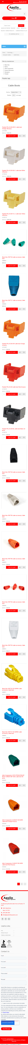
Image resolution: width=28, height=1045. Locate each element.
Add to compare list (20, 135)
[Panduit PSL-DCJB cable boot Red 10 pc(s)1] (14, 372)
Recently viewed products (7, 30)
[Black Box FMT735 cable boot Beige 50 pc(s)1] (14, 500)
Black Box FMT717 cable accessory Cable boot (13, 301)
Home (4, 52)
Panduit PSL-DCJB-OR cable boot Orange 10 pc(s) (13, 344)
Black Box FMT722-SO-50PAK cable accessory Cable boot (12, 689)
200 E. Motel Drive (7, 908)
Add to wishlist (24, 135)
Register (13, 28)
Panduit (6, 74)
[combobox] (11, 25)
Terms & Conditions (5, 935)
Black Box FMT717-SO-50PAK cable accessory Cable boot (12, 732)
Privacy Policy (4, 932)
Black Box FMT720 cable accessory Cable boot (13, 602)
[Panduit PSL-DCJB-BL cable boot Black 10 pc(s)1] (14, 414)
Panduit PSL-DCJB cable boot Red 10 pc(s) (14, 387)
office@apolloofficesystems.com (21, 2)
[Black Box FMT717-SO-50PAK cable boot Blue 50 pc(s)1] (14, 717)
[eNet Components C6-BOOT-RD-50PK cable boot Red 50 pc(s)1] (14, 848)
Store (13, 18)
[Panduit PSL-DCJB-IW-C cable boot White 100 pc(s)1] (14, 155)
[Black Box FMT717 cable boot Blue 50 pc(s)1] (14, 285)
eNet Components (9, 68)
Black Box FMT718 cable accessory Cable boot (13, 472)
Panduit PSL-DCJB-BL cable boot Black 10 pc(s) (13, 429)
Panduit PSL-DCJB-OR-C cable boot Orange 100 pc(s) (12, 127)
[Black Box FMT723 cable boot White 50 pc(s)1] (14, 630)
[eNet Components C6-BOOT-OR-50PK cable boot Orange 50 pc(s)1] (14, 805)
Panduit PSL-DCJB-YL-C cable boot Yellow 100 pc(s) (13, 214)
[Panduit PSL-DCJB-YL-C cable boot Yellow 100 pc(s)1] (14, 199)
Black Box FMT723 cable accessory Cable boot (13, 646)
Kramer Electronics (9, 70)
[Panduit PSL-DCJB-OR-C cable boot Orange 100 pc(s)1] (14, 112)
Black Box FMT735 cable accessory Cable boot (13, 516)
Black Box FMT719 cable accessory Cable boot (13, 257)
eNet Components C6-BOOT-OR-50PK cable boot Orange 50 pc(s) (12, 820)
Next (25, 884)
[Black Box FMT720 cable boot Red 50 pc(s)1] (14, 587)
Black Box (7, 65)
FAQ (2, 930)
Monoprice (7, 72)
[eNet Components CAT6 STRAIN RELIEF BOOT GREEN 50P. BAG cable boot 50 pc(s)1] (14, 760)
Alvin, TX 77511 (6, 910)
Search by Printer (5, 28)
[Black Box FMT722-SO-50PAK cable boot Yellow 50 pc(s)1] (14, 674)
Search (21, 25)
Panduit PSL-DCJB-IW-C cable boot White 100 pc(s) (13, 171)
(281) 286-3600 (24, 1)
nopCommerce (10, 1038)
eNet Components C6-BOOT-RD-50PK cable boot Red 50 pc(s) (12, 864)
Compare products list (21, 30)
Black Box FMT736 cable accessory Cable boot (13, 559)
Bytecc (6, 66)
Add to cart (12, 136)
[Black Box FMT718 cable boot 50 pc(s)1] (14, 457)
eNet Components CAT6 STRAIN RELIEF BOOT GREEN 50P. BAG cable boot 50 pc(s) (13, 777)
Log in (18, 28)
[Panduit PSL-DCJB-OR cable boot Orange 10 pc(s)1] (14, 329)
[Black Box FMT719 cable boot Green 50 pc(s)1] (14, 242)
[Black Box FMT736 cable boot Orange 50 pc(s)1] (14, 544)
